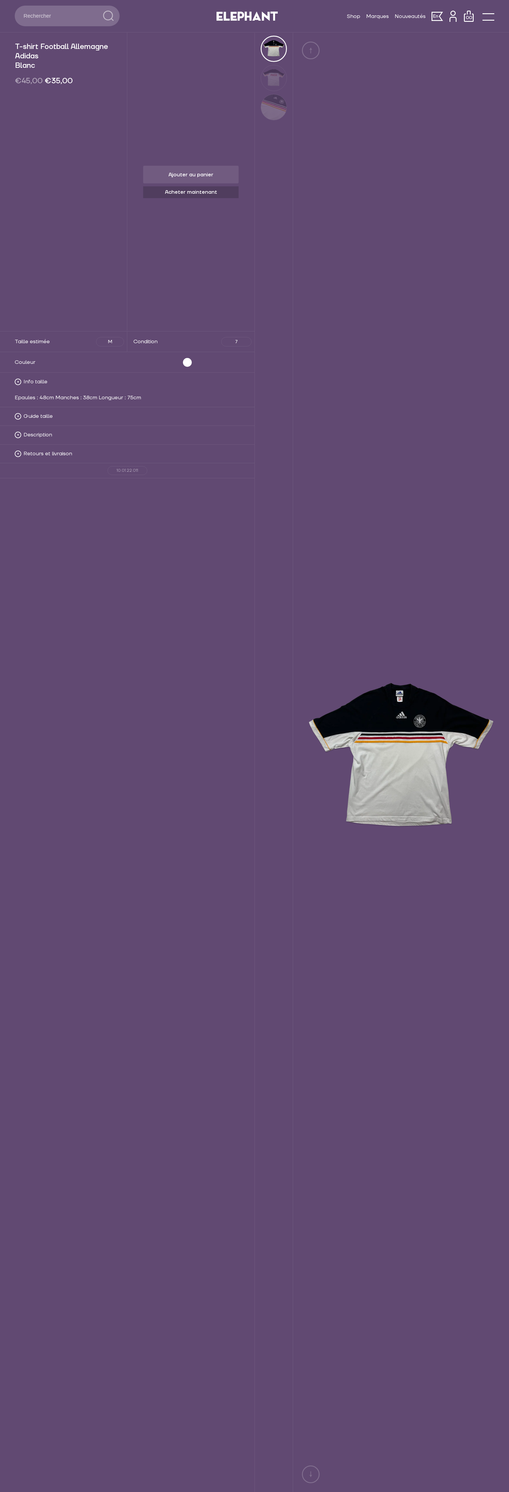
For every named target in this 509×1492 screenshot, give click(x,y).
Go (108, 16)
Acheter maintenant (191, 192)
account (453, 16)
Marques (377, 16)
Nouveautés (410, 16)
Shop (353, 16)
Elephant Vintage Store (247, 16)
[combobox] (59, 16)
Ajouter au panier (190, 174)
